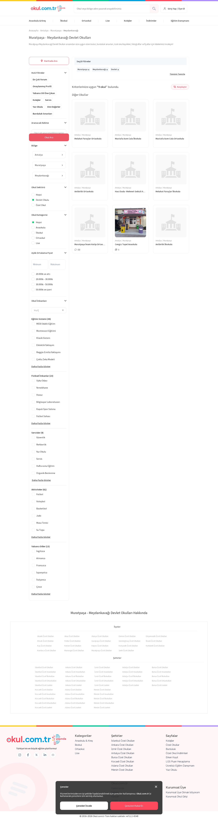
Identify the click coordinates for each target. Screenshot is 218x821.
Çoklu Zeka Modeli (45, 359)
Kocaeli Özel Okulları (44, 689)
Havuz (39, 395)
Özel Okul (41, 205)
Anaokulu (40, 227)
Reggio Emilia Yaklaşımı (48, 352)
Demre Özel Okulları (127, 636)
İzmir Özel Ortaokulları (103, 680)
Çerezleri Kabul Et (134, 805)
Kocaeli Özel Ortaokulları (45, 703)
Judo (38, 515)
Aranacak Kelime (40, 122)
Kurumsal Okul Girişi (176, 796)
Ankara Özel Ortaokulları (75, 680)
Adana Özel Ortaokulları (75, 703)
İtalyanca (41, 579)
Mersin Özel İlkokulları (103, 698)
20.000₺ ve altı (43, 274)
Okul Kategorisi (39, 214)
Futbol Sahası (43, 416)
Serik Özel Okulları (126, 650)
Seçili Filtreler (84, 61)
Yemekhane (42, 387)
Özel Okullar (172, 745)
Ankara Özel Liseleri (73, 685)
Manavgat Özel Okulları (74, 650)
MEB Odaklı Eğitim (45, 323)
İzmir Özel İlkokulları (102, 676)
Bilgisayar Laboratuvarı (48, 402)
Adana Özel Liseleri (73, 707)
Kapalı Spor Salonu (45, 409)
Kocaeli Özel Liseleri (43, 707)
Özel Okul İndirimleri (177, 753)
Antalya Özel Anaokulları (132, 671)
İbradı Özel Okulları (154, 641)
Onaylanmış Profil (42, 86)
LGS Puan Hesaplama (178, 761)
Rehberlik (41, 444)
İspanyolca (41, 572)
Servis (48, 99)
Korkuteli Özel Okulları (155, 645)
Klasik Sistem (43, 338)
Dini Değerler (53, 106)
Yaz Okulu (38, 106)
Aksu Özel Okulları (71, 636)
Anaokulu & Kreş (37, 20)
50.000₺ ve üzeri (44, 289)
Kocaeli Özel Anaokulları (45, 694)
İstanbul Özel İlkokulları (44, 676)
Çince (39, 587)
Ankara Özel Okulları (73, 667)
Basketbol (41, 508)
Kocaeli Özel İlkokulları (44, 698)
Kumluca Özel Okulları (46, 650)
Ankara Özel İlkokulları (74, 676)
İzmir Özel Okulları (102, 667)
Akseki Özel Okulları (45, 636)
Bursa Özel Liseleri (159, 685)
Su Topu (40, 530)
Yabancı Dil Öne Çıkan (44, 93)
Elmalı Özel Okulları (45, 641)
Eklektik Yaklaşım (45, 345)
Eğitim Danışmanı (180, 20)
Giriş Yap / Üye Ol (176, 8)
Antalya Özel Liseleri (130, 685)
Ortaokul (86, 20)
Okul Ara (49, 137)
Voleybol (40, 501)
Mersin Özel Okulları (102, 689)
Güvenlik (40, 437)
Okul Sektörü (38, 187)
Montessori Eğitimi (46, 331)
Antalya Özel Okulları (131, 667)
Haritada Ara (50, 60)
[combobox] (49, 154)
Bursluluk (171, 749)
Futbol (39, 494)
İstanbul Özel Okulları (44, 667)
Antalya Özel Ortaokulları (132, 680)
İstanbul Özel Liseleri (43, 685)
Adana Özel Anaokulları (74, 694)
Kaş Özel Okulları (44, 645)
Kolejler (128, 20)
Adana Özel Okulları (73, 689)
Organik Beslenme (45, 473)
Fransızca (41, 565)
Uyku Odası (41, 380)
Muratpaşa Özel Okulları (102, 650)
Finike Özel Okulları (72, 641)
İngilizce (40, 551)
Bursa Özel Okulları (160, 667)
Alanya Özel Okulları (100, 636)
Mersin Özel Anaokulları (103, 694)
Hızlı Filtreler (37, 72)
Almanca (40, 558)
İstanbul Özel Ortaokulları (45, 680)
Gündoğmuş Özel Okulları (129, 641)
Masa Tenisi (42, 523)
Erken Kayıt (172, 757)
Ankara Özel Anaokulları (75, 671)
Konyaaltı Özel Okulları (128, 645)
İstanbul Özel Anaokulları (45, 671)
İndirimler (151, 20)
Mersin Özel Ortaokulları (104, 703)
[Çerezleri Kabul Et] (156, 787)
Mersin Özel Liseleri (102, 707)
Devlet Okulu (42, 200)
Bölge (34, 145)
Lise (108, 20)
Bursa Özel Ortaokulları (161, 680)
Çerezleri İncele (84, 805)
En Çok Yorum (40, 79)
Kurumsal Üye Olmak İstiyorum (183, 792)
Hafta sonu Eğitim (45, 466)
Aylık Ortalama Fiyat (42, 252)
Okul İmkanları (39, 300)
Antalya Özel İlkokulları (131, 676)
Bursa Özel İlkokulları (160, 676)
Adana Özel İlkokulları (74, 698)
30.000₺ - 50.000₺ (44, 284)
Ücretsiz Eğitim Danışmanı (180, 765)
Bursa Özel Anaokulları (161, 671)
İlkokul (63, 20)
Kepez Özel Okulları (100, 645)
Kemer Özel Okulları (72, 645)
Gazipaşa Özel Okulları (101, 641)
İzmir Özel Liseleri (101, 685)
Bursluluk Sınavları (42, 113)
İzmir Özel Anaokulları (103, 671)
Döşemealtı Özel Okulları (156, 636)
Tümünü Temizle (177, 74)
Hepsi (39, 194)
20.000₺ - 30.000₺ (44, 279)
